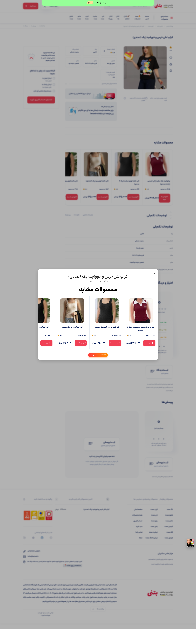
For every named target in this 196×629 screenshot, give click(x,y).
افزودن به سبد (149, 343)
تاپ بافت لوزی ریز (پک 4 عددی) (38, 327)
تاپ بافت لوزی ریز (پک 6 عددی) (72, 327)
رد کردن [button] (90, 2)
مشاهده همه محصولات (99, 355)
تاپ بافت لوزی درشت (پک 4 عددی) (106, 327)
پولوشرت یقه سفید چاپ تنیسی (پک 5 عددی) (141, 329)
